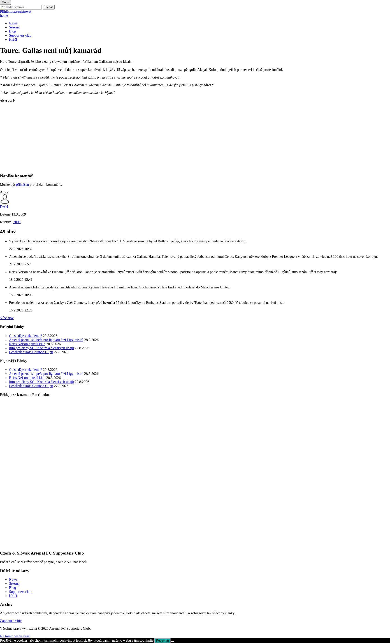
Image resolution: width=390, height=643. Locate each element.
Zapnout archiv (11, 621)
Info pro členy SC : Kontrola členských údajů (41, 348)
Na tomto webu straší (15, 636)
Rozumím (162, 640)
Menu (5, 2)
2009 (17, 222)
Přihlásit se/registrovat (15, 11)
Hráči (13, 39)
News (13, 23)
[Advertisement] (135, 137)
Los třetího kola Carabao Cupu (31, 352)
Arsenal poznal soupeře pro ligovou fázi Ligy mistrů (46, 340)
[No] (172, 641)
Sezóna (14, 27)
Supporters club (20, 35)
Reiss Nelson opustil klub (27, 344)
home (4, 15)
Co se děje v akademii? (25, 336)
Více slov (7, 318)
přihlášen (23, 184)
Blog (12, 31)
